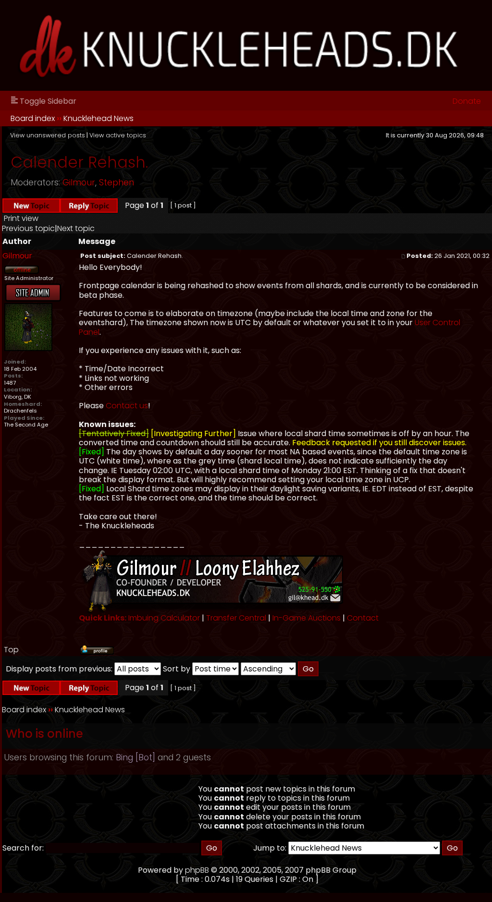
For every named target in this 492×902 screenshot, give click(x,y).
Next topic (76, 228)
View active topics (117, 135)
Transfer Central (236, 617)
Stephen (116, 182)
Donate (467, 101)
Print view (21, 218)
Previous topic (28, 228)
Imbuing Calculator (164, 617)
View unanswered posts (47, 135)
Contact (363, 617)
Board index (33, 118)
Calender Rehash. (79, 162)
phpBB (197, 870)
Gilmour (78, 182)
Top (11, 649)
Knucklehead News (98, 118)
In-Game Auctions (306, 617)
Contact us (127, 405)
